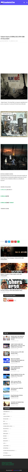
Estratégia (5, 448)
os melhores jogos (7, 426)
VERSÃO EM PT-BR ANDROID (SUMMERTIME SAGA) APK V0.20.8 (17, 338)
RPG (4, 421)
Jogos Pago (6, 445)
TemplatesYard (16, 470)
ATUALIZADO (5, 418)
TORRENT (11, 202)
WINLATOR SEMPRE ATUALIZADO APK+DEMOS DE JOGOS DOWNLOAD (17, 360)
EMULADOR (5, 440)
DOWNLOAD (3, 189)
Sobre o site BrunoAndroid (8, 464)
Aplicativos (5, 428)
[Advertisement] (14, 20)
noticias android (7, 455)
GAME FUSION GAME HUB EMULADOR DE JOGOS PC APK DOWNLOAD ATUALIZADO (18, 346)
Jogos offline (6, 416)
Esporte (5, 438)
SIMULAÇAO (5, 433)
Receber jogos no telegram (8, 463)
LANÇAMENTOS (6, 411)
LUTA (4, 443)
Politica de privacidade (7, 462)
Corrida (5, 431)
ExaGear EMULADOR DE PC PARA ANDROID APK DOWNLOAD (17, 368)
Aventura (5, 423)
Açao (4, 414)
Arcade (5, 436)
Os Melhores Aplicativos (9, 450)
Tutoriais (5, 453)
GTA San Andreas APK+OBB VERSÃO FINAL (11, 290)
